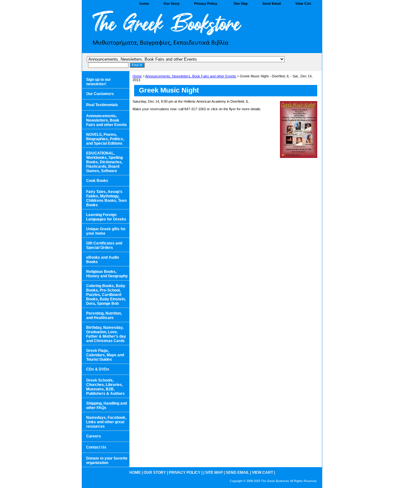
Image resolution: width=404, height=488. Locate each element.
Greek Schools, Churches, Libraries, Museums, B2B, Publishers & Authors (105, 387)
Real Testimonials (102, 105)
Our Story (171, 3)
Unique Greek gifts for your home (106, 231)
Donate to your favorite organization (107, 460)
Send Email (271, 3)
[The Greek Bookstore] (161, 30)
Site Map (241, 3)
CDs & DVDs (97, 369)
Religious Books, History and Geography (107, 273)
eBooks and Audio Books (102, 259)
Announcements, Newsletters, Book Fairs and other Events (190, 76)
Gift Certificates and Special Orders (104, 245)
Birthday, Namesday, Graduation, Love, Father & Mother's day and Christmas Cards (106, 334)
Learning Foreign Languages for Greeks (106, 217)
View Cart (303, 3)
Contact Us (96, 447)
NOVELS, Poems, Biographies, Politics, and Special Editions (105, 139)
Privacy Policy (205, 3)
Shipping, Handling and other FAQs (106, 405)
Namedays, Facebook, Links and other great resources (106, 422)
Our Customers (100, 94)
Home (137, 76)
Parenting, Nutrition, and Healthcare (104, 315)
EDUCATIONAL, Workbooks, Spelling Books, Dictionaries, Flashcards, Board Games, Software (104, 162)
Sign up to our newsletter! (98, 81)
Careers (93, 436)
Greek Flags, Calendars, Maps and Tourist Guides (105, 355)
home (144, 3)
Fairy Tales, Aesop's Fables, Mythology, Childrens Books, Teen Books (106, 198)
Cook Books (97, 180)
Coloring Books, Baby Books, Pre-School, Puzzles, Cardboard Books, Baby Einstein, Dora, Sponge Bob (106, 295)
